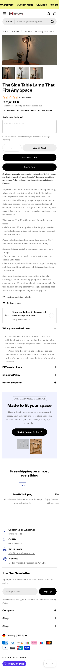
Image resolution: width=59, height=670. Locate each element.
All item (16, 31)
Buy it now (29, 167)
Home (5, 31)
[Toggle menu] (4, 13)
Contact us (48, 343)
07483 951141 (15, 534)
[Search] (52, 21)
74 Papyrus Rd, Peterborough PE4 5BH (27, 563)
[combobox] (29, 21)
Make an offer (29, 157)
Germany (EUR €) (15, 635)
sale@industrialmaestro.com (21, 553)
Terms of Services (38, 600)
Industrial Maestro (18, 657)
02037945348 (15, 543)
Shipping (18, 106)
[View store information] (51, 315)
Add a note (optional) (12, 117)
